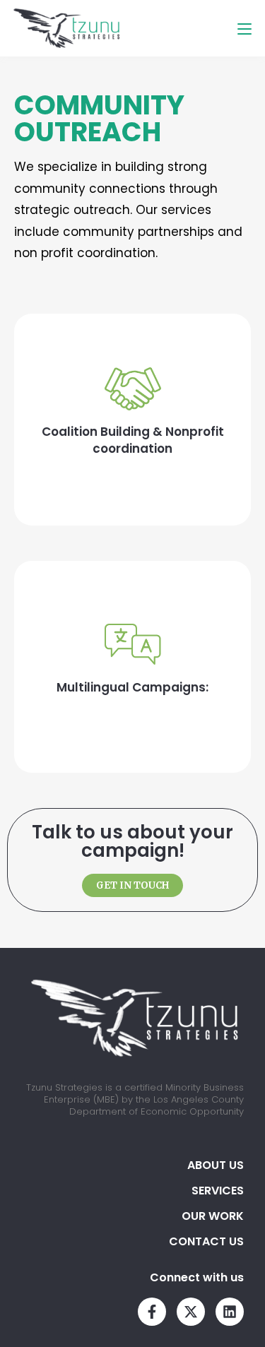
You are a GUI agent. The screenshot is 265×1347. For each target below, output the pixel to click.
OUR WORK (213, 1216)
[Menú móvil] (244, 28)
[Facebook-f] (152, 1312)
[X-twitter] (191, 1312)
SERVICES (218, 1190)
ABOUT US (215, 1165)
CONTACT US (206, 1241)
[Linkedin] (230, 1312)
